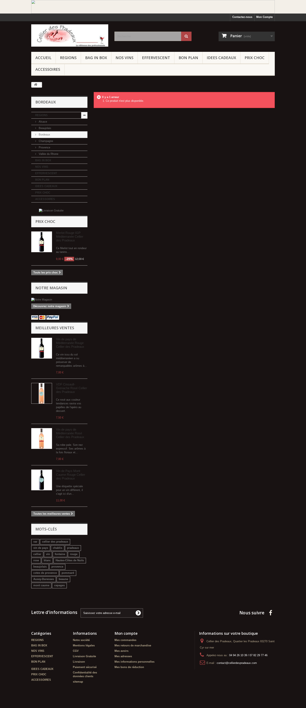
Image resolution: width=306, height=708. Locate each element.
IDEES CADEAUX (221, 57)
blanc (47, 560)
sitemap (78, 681)
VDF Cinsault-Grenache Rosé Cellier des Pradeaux (71, 388)
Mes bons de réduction (129, 667)
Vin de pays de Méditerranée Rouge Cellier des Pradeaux (70, 342)
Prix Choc (45, 221)
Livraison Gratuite (84, 656)
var (35, 541)
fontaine (60, 554)
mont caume (41, 585)
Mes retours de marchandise (132, 645)
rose (36, 560)
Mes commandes (125, 640)
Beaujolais (44, 128)
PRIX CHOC (255, 57)
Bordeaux (44, 134)
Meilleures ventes (54, 327)
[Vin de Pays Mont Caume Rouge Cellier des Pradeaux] (41, 480)
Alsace (42, 121)
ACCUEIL (43, 57)
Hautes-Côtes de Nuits (70, 560)
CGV (76, 650)
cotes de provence (45, 572)
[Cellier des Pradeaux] (69, 35)
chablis (57, 547)
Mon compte (126, 633)
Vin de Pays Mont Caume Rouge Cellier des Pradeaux (70, 474)
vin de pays (40, 547)
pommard (68, 572)
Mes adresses (123, 656)
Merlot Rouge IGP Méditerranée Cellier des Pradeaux (69, 236)
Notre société (81, 640)
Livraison (79, 661)
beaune (63, 579)
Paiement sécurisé (85, 667)
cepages (59, 585)
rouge (73, 554)
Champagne (45, 141)
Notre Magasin (51, 287)
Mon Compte (264, 17)
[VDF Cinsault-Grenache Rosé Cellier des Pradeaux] (41, 393)
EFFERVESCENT (156, 57)
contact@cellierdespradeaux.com (237, 663)
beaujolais (40, 566)
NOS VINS (124, 57)
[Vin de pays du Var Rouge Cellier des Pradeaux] (41, 348)
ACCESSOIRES (47, 69)
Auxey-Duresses (43, 579)
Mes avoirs (121, 650)
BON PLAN (188, 57)
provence (57, 566)
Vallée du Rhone (48, 153)
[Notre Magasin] (59, 300)
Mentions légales (84, 645)
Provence (44, 147)
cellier (37, 554)
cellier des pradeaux (55, 541)
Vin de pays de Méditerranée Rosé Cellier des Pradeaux (70, 433)
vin (48, 554)
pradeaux (73, 547)
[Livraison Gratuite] (51, 210)
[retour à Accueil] (36, 84)
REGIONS (68, 57)
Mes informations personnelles (134, 661)
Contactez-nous (242, 17)
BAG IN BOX (96, 57)
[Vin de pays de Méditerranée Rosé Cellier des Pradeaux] (41, 438)
